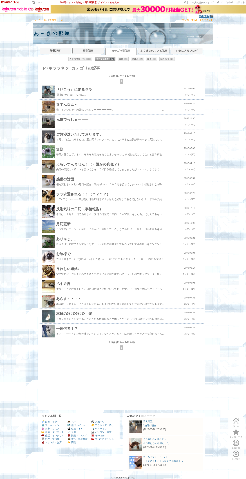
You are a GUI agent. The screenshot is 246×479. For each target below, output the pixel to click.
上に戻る (236, 459)
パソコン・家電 (103, 432)
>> (203, 2)
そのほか (99, 435)
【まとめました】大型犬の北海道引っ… (164, 461)
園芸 (73, 442)
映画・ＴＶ (77, 428)
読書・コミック (79, 435)
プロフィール (56, 20)
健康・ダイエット (54, 432)
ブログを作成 (226, 2)
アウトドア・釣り (104, 425)
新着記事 (236, 448)
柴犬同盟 (148, 421)
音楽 (73, 432)
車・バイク (101, 428)
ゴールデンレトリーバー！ (157, 457)
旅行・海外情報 (79, 439)
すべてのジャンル (104, 439)
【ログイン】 (206, 20)
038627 (204, 16)
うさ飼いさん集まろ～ (155, 439)
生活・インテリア (54, 435)
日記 (45, 20)
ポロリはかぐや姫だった (156, 443)
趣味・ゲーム (78, 425)
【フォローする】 (189, 20)
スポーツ (99, 421)
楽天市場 (240, 2)
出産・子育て (52, 421)
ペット (39, 2)
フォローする (235, 437)
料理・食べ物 (52, 439)
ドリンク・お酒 (53, 442)
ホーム (37, 20)
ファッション (52, 425)
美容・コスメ (52, 428)
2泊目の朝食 (149, 425)
